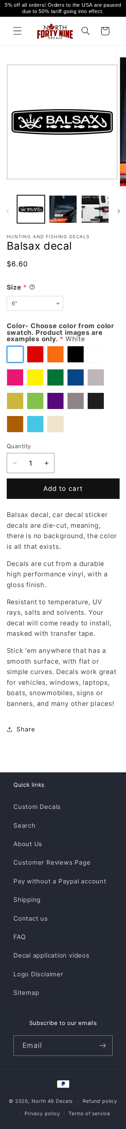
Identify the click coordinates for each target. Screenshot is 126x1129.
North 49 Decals (52, 1101)
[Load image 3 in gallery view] (95, 209)
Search (24, 825)
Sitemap (26, 992)
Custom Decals (37, 806)
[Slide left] (7, 211)
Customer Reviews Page (51, 862)
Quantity (19, 446)
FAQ (19, 936)
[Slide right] (118, 211)
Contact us (30, 918)
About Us (27, 844)
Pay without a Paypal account (60, 881)
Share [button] (25, 729)
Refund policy (100, 1101)
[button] (17, 31)
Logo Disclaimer (38, 974)
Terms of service (89, 1113)
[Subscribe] (102, 1045)
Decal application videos (51, 955)
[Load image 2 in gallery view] (63, 209)
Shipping (27, 899)
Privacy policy (42, 1113)
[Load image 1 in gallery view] (31, 209)
